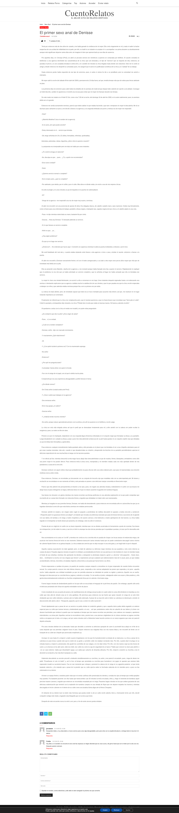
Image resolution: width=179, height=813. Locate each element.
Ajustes (128, 810)
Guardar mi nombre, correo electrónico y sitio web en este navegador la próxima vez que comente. (71, 790)
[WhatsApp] (50, 714)
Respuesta (49, 736)
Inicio (43, 3)
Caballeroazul (45, 36)
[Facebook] (41, 714)
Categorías (66, 3)
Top (75, 3)
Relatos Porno (54, 3)
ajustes (92, 811)
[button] (137, 3)
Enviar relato (103, 3)
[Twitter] (46, 714)
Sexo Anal (48, 24)
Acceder (92, 3)
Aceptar (105, 810)
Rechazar (116, 810)
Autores (83, 3)
